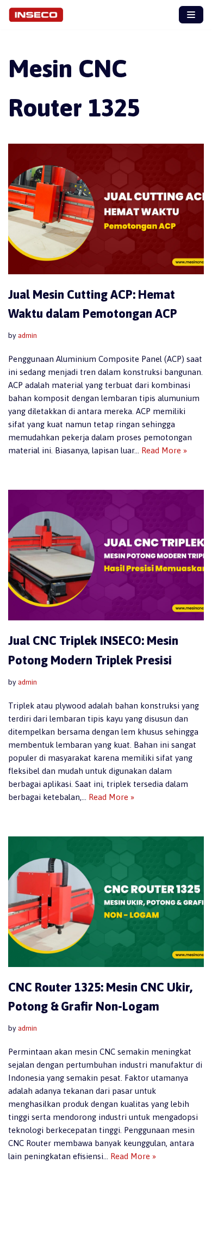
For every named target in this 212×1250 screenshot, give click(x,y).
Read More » (164, 450)
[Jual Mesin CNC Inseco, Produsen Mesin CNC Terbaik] (39, 15)
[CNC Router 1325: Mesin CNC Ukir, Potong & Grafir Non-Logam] (106, 901)
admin (27, 335)
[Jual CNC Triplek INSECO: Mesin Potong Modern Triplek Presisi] (106, 555)
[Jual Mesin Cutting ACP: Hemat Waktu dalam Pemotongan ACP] (106, 209)
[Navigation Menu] (191, 14)
